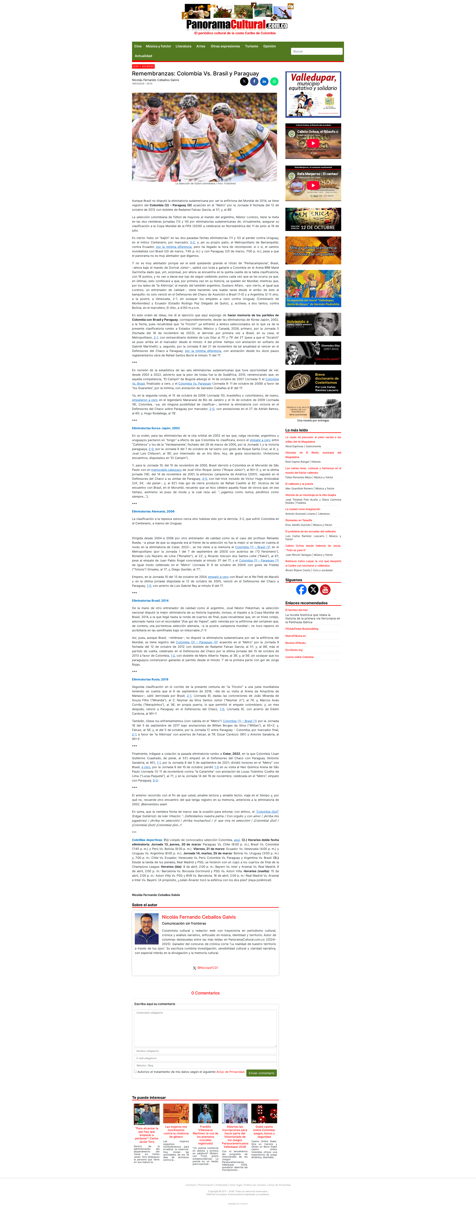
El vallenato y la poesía (299, 483)
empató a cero (218, 577)
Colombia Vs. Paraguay (194, 383)
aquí (237, 840)
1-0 (149, 586)
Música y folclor (158, 46)
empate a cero (260, 440)
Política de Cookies (255, 1184)
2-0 (211, 409)
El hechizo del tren (296, 609)
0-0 (155, 780)
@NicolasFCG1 (207, 968)
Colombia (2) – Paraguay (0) (197, 642)
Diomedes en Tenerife (298, 520)
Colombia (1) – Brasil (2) (253, 547)
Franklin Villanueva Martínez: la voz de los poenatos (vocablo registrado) (205, 1135)
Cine (137, 46)
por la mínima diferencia (174, 247)
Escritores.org (294, 649)
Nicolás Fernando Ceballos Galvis (155, 80)
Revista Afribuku (295, 642)
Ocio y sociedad (143, 66)
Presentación (205, 1184)
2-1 (156, 337)
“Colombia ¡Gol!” (267, 811)
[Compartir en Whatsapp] (274, 81)
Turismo (251, 46)
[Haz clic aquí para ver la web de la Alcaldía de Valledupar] (313, 94)
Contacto (190, 1184)
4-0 (204, 478)
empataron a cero (145, 400)
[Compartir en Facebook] (254, 81)
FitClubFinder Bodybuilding (301, 628)
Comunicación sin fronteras (184, 923)
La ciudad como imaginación (302, 509)
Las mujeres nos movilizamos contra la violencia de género (176, 1131)
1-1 (159, 762)
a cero (146, 767)
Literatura (183, 46)
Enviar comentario (261, 1073)
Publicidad (221, 1184)
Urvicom (244, 1204)
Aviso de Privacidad (230, 1072)
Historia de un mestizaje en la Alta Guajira (310, 494)
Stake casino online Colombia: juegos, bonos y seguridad (264, 1131)
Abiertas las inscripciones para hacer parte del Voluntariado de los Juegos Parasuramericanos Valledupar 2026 (235, 1136)
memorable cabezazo (166, 470)
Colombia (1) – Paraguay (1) (259, 560)
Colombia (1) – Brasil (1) (240, 721)
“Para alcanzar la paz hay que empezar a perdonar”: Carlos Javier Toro (146, 1135)
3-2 (192, 242)
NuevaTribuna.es (295, 635)
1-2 (173, 655)
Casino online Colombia (299, 656)
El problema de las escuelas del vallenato (310, 531)
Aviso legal (236, 1184)
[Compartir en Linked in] (264, 81)
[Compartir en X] (244, 81)
